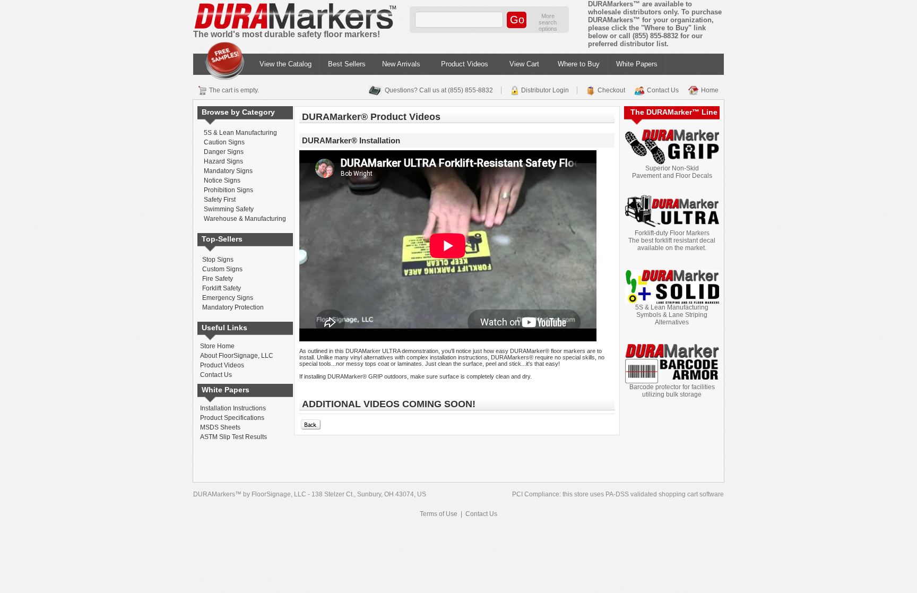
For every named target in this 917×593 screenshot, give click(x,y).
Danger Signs (224, 152)
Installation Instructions (233, 408)
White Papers (637, 64)
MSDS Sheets (220, 427)
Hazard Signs (223, 161)
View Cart (524, 64)
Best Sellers (347, 64)
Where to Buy (579, 64)
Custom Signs (222, 269)
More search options (548, 22)
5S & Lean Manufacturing (240, 132)
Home (710, 90)
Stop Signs (217, 259)
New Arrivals (401, 64)
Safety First (220, 199)
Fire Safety (217, 278)
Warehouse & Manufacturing (245, 218)
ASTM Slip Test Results (233, 437)
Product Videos (464, 64)
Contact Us (663, 90)
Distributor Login (545, 90)
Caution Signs (224, 142)
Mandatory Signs (228, 171)
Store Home (217, 346)
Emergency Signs (227, 298)
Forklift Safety (221, 288)
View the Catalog (285, 64)
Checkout (611, 90)
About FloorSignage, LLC (236, 355)
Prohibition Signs (228, 190)
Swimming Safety (229, 209)
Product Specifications (232, 418)
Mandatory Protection (233, 307)
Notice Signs (222, 180)
